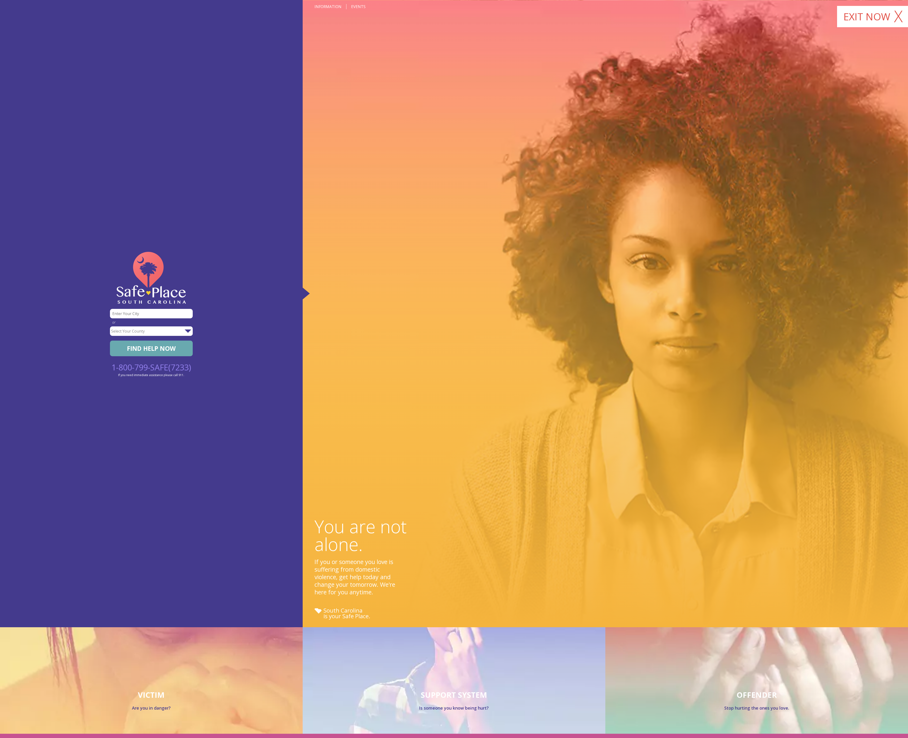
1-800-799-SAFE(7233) (151, 367)
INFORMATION (327, 6)
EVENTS (358, 6)
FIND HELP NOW (151, 348)
